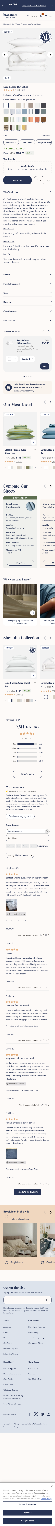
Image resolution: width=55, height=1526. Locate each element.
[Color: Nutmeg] (43, 119)
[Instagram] (48, 1416)
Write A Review (27, 773)
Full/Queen (27, 142)
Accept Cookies (27, 1520)
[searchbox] (25, 831)
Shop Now (20, 562)
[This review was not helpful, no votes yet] (46, 935)
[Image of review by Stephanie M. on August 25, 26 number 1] (11, 905)
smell (33, 845)
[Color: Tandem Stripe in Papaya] (30, 119)
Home (5, 24)
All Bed (12, 24)
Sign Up (17, 390)
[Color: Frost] (6, 111)
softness (10, 845)
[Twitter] (36, 1416)
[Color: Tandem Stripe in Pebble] (24, 105)
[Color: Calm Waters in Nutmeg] (6, 127)
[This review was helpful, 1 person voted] (42, 1104)
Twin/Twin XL (11, 142)
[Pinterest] (42, 1416)
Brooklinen (9, 1414)
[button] (46, 16)
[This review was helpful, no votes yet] (41, 935)
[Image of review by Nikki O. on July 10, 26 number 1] (11, 1153)
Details (6, 274)
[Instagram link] (20, 1240)
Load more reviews (27, 1192)
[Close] (52, 1486)
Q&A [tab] (18, 720)
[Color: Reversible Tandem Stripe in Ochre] (24, 127)
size (18, 845)
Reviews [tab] (10, 720)
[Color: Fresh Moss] (6, 119)
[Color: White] (6, 105)
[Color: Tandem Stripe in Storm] (30, 111)
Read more (21, 973)
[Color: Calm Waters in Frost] (18, 111)
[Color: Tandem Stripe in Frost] (12, 111)
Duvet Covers (21, 24)
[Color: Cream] (12, 105)
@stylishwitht (16, 1262)
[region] (27, 1504)
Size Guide (45, 135)
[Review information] (23, 90)
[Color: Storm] (24, 111)
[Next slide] (52, 5)
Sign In (26, 390)
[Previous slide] (3, 5)
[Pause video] (32, 612)
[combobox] (27, 855)
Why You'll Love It (11, 192)
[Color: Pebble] (18, 105)
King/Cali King (44, 142)
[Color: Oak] (30, 105)
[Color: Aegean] (43, 111)
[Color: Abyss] (37, 111)
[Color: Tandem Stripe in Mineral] (24, 119)
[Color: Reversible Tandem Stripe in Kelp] (18, 127)
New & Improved (11, 283)
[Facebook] (30, 1416)
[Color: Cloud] (37, 105)
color (25, 845)
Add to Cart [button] (17, 180)
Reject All (27, 1512)
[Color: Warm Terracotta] (37, 119)
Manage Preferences (27, 1504)
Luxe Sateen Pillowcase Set (24, 341)
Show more (42, 845)
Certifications (10, 311)
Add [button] (45, 366)
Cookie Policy (46, 1498)
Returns (7, 302)
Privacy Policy (8, 1313)
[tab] (24, 376)
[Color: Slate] (43, 105)
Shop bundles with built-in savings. (36, 5)
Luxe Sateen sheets (35, 205)
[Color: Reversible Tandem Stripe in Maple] (12, 127)
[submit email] (46, 1300)
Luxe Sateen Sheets (34, 24)
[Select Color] (12, 359)
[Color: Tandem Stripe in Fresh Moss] (12, 119)
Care (5, 292)
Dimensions (9, 320)
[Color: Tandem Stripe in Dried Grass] (18, 119)
